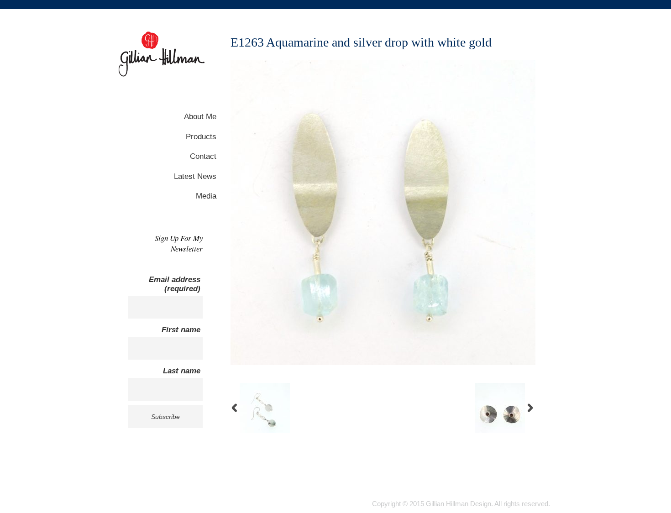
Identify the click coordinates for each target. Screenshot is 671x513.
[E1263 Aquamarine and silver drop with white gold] (383, 362)
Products (201, 136)
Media (206, 196)
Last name (181, 370)
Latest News (195, 176)
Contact (203, 156)
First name (181, 329)
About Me (200, 116)
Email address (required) (174, 284)
